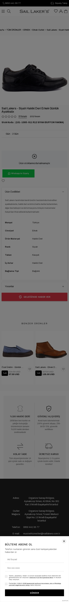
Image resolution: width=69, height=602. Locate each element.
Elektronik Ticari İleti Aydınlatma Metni (41, 577)
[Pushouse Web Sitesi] (65, 600)
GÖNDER (34, 593)
